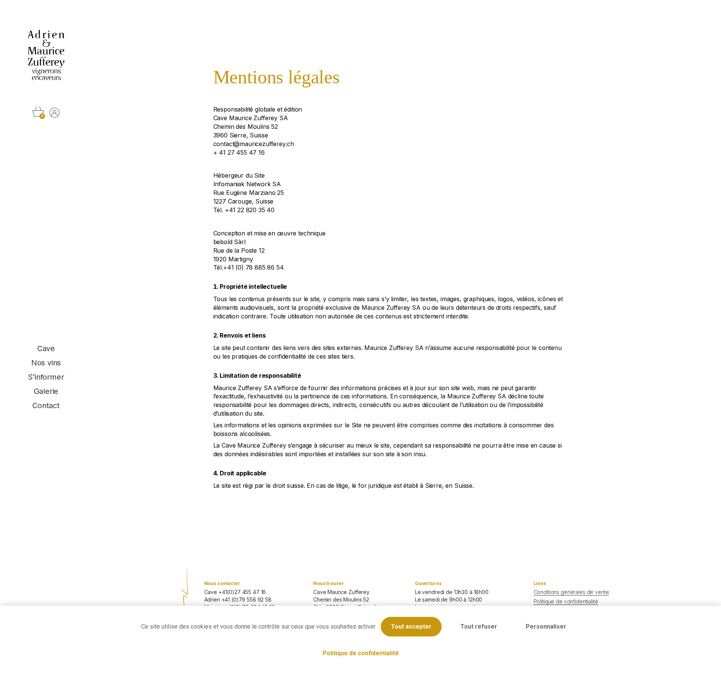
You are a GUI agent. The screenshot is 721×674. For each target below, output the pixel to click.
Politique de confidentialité (566, 601)
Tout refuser (478, 626)
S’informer (46, 376)
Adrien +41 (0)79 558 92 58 (238, 599)
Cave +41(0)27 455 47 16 (235, 592)
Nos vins (46, 362)
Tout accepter (411, 626)
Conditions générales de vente (571, 592)
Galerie (46, 391)
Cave (46, 348)
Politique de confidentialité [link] (361, 653)
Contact (46, 405)
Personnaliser (546, 626)
